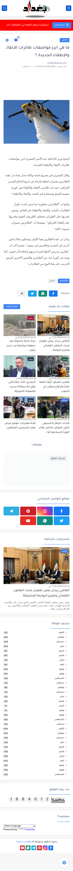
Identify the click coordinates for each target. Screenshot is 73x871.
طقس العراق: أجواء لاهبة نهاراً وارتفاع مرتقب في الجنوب (54, 387)
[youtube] (28, 520)
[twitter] (61, 520)
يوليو (61, 674)
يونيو (61, 669)
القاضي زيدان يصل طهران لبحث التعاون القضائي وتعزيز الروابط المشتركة (41, 593)
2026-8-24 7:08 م (24, 419)
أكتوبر (61, 633)
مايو (62, 665)
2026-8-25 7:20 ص (58, 337)
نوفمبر (61, 637)
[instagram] (45, 511)
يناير (62, 646)
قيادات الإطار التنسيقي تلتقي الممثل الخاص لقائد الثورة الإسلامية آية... (54, 428)
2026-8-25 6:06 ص (24, 337)
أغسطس (59, 678)
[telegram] (11, 511)
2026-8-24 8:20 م (24, 378)
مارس (61, 655)
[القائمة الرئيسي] (68, 8)
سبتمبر (60, 683)
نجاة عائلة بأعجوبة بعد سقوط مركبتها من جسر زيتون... (26, 26)
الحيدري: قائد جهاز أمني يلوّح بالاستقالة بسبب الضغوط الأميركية (22, 387)
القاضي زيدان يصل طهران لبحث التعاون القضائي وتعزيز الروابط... (54, 346)
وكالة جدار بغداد (24, 842)
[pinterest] (28, 511)
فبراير (61, 651)
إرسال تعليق (58, 458)
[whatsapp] (45, 520)
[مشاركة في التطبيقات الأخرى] (22, 293)
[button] (53, 293)
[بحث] (4, 8)
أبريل (61, 660)
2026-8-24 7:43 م (58, 419)
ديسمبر (60, 642)
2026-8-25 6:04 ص (58, 378)
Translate (29, 829)
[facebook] (61, 511)
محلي (64, 40)
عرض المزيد (12, 306)
